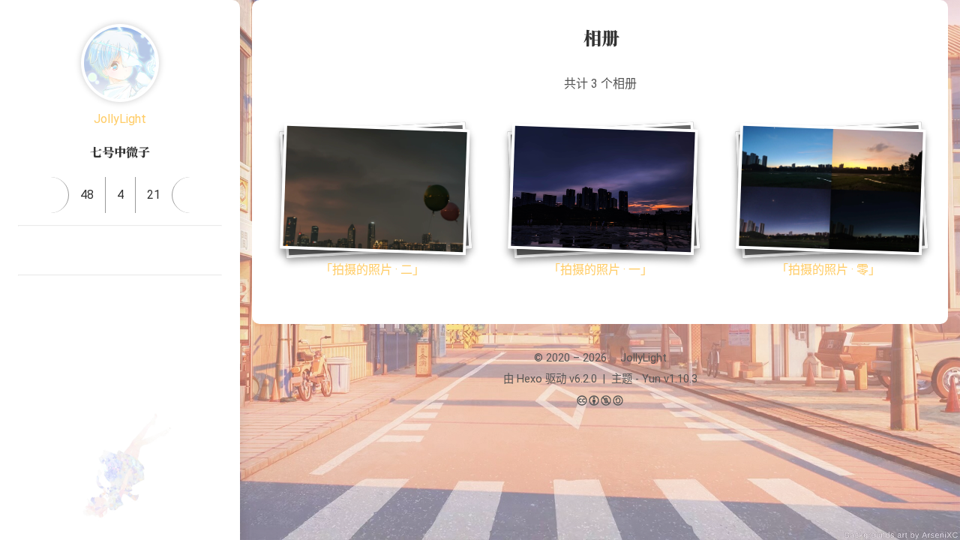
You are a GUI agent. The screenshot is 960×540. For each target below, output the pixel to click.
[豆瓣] (102, 250)
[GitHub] (138, 250)
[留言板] (190, 195)
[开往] (210, 250)
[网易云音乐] (66, 250)
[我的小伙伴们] (84, 300)
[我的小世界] (156, 300)
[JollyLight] (120, 63)
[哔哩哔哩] (30, 250)
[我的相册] (120, 300)
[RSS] (174, 250)
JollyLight (120, 119)
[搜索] (932, 26)
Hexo (529, 379)
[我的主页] (50, 195)
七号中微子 (120, 151)
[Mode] (120, 362)
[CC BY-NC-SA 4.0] (600, 401)
